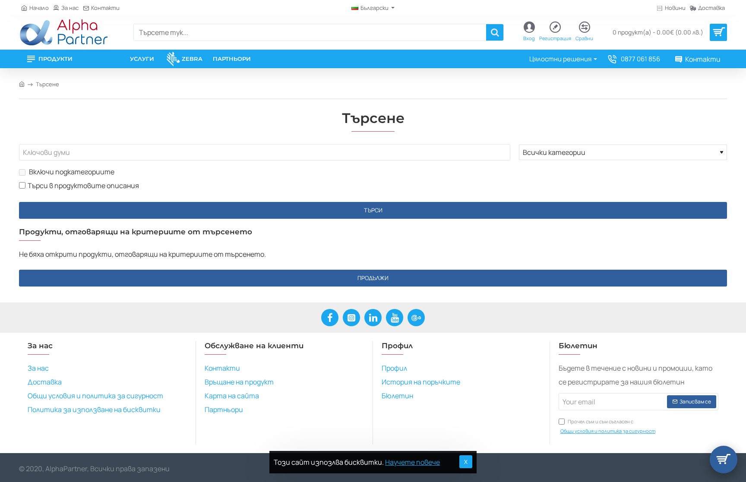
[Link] (63, 32)
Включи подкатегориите (71, 171)
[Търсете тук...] (494, 32)
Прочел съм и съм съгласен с (607, 426)
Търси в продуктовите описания (83, 185)
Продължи (373, 278)
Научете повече (412, 462)
